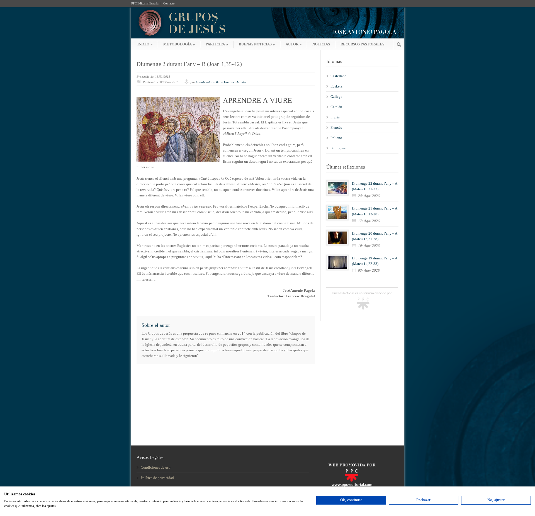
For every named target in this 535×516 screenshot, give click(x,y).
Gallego (336, 96)
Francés (336, 127)
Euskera (336, 86)
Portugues (338, 148)
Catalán (336, 107)
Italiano (336, 138)
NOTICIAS (321, 44)
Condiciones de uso (156, 467)
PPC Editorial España (145, 3)
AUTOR (294, 44)
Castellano (338, 76)
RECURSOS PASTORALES (362, 44)
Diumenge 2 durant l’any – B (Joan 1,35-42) (189, 64)
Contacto (169, 3)
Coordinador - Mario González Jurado (221, 82)
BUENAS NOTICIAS (257, 44)
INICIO (145, 44)
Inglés (335, 117)
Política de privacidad (157, 478)
